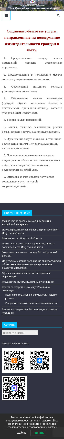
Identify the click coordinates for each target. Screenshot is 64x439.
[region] (32, 5)
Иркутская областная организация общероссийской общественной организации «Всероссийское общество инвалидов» (31, 264)
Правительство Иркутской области (22, 238)
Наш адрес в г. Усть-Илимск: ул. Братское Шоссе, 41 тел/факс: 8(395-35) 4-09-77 (58, 1)
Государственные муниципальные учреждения (28, 281)
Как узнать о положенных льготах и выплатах (31, 303)
